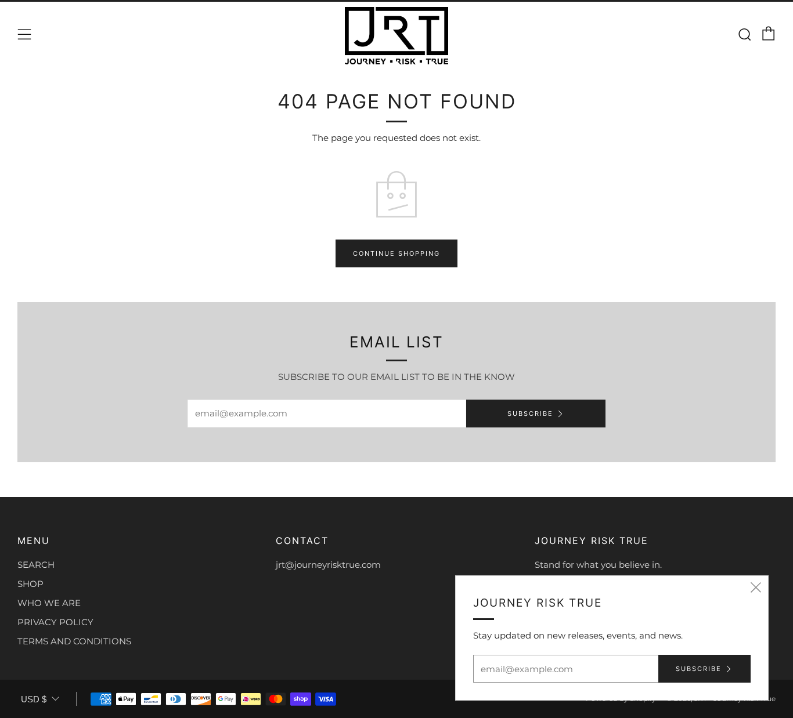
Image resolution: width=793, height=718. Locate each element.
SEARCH (36, 564)
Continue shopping (396, 253)
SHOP (30, 583)
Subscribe (530, 413)
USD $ (33, 699)
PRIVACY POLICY (55, 622)
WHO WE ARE (49, 602)
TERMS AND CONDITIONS (74, 641)
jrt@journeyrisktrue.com (328, 564)
